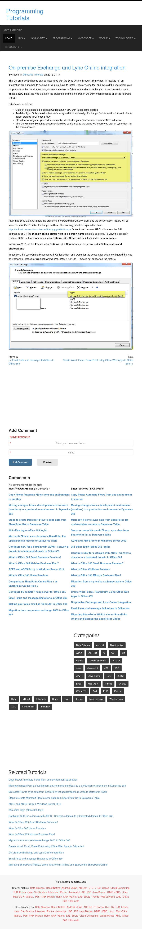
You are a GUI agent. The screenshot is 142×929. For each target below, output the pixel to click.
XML (13, 706)
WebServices (116, 699)
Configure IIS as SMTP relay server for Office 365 (37, 591)
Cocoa (79, 660)
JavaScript (38, 38)
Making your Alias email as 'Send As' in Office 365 (38, 604)
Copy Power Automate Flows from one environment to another (43, 779)
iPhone (108, 683)
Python (117, 691)
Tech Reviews (96, 699)
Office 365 (81, 691)
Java (20, 38)
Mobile (103, 38)
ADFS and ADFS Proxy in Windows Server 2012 (36, 569)
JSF (106, 668)
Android (100, 645)
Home (8, 38)
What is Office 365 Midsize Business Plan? (34, 563)
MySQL (122, 683)
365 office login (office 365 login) (28, 530)
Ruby (13, 699)
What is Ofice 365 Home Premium (28, 575)
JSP (117, 668)
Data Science (83, 645)
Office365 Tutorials (33, 74)
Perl (95, 691)
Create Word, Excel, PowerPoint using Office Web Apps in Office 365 (46, 846)
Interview (45, 706)
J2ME (79, 675)
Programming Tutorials (24, 14)
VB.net (26, 699)
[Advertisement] (92, 13)
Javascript (92, 668)
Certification (28, 706)
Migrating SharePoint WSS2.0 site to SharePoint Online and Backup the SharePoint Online (58, 864)
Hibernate (41, 699)
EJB (109, 675)
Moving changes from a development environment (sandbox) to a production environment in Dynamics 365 (40, 509)
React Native (116, 645)
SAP (67, 699)
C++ (113, 652)
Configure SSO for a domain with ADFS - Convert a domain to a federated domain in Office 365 (61, 816)
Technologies (125, 38)
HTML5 (116, 660)
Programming (61, 38)
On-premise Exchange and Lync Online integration (67, 67)
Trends (79, 699)
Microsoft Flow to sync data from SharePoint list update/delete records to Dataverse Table (58, 791)
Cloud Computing (97, 660)
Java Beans (94, 675)
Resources (12, 46)
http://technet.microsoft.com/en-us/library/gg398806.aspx (40, 229)
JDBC (120, 675)
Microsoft (85, 38)
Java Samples (12, 29)
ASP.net (92, 652)
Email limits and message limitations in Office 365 (38, 598)
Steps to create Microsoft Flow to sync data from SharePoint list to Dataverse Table (54, 798)
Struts (55, 699)
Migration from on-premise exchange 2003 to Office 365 (39, 840)
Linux (79, 683)
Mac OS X (93, 683)
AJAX (79, 652)
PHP (105, 691)
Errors (22, 892)
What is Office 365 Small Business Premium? (35, 557)
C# (123, 652)
